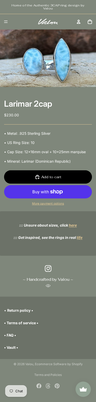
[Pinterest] (57, 386)
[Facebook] (39, 386)
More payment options (48, 203)
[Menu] (6, 22)
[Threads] (48, 386)
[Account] (78, 21)
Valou (29, 364)
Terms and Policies (48, 375)
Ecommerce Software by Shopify (59, 364)
